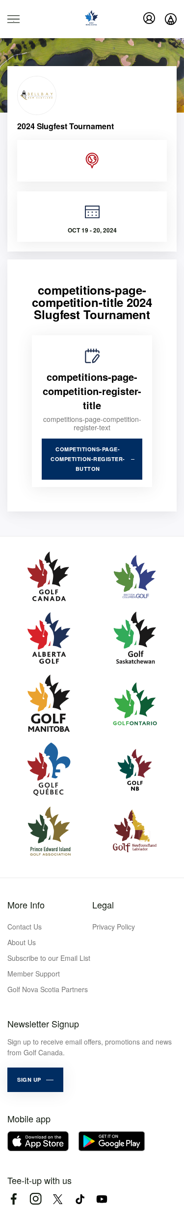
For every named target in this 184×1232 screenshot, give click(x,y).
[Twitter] (58, 1199)
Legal (103, 904)
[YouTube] (102, 1199)
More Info (26, 904)
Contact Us (24, 926)
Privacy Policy (113, 926)
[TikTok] (80, 1199)
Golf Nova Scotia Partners (47, 989)
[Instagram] (35, 1199)
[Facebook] (13, 1199)
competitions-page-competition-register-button (88, 458)
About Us (21, 942)
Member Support (33, 973)
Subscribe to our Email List (48, 958)
